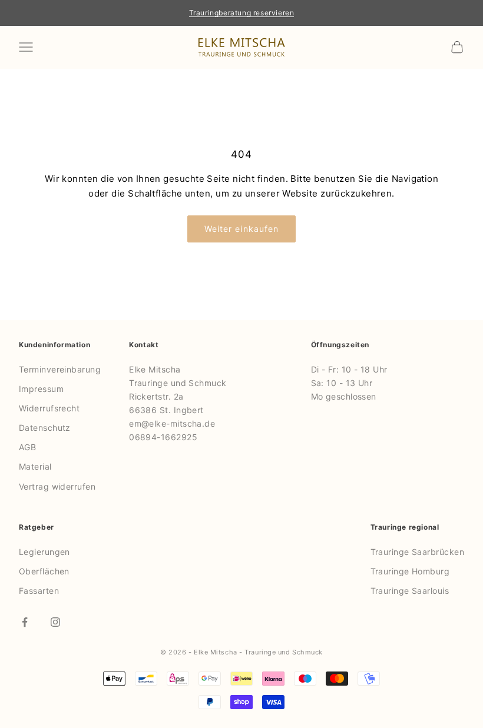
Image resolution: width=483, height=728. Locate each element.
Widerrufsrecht (49, 408)
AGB (27, 447)
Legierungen (44, 552)
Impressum (41, 389)
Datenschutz (45, 428)
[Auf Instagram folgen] (55, 622)
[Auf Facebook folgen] (25, 622)
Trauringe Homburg (410, 571)
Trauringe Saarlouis (409, 591)
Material (35, 466)
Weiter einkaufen (241, 229)
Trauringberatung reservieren (242, 12)
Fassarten (39, 591)
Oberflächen (44, 571)
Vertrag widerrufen (57, 486)
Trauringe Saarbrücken (417, 552)
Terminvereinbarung (60, 369)
